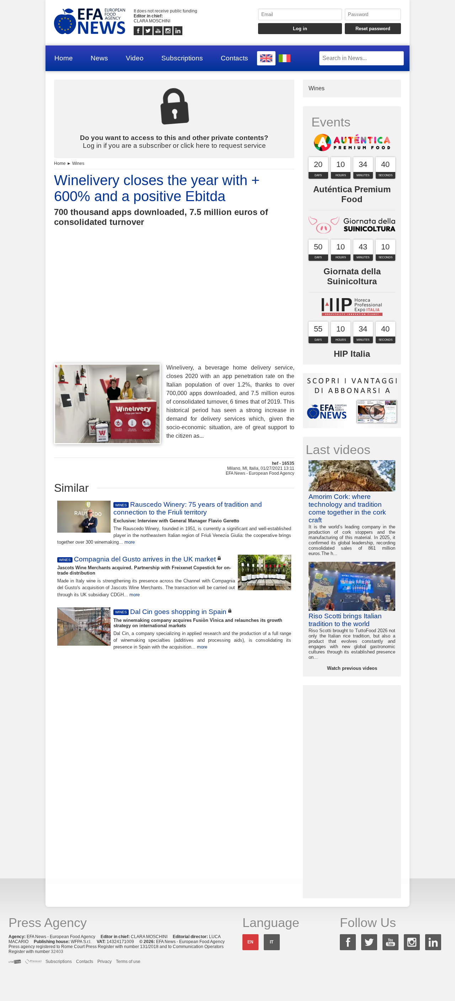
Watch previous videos (352, 668)
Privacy (104, 961)
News (99, 58)
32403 (57, 951)
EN (250, 942)
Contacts (234, 58)
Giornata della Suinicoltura (352, 276)
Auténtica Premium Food (352, 194)
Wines (78, 163)
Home (63, 58)
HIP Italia (352, 354)
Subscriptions (182, 58)
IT (271, 942)
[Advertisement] (174, 308)
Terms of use (128, 961)
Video (135, 58)
